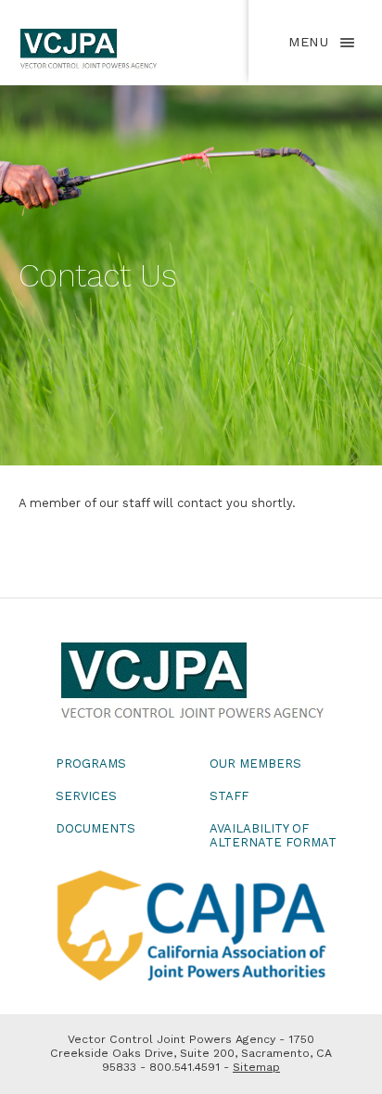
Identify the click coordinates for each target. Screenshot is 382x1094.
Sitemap (256, 1067)
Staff (229, 796)
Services (86, 796)
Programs (91, 763)
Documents (95, 828)
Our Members (255, 763)
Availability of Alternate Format (273, 835)
